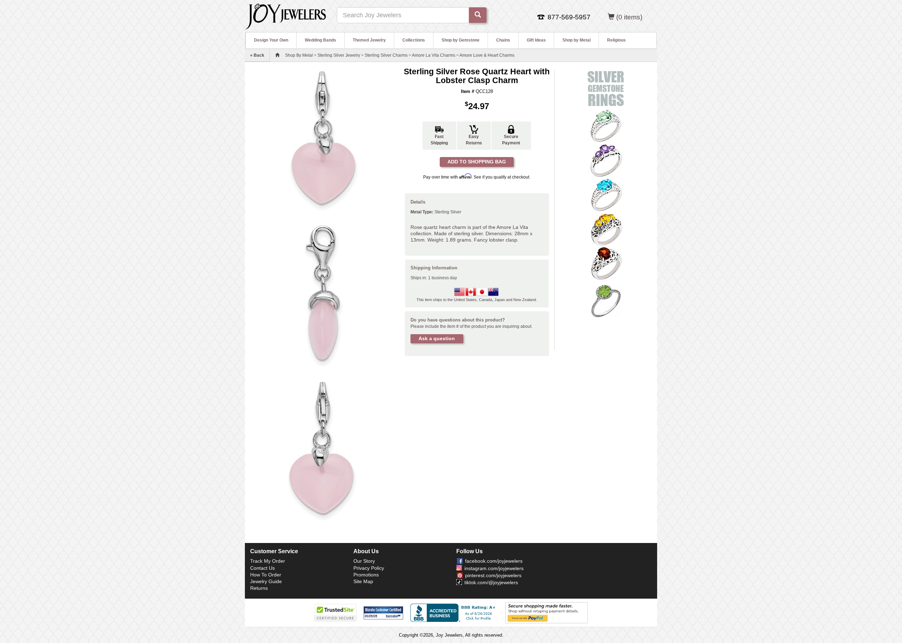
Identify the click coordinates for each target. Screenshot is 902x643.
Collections (413, 40)
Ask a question (437, 338)
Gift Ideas (536, 40)
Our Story (364, 561)
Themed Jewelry (369, 40)
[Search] (478, 15)
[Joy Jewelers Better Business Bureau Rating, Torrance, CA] (454, 613)
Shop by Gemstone (460, 40)
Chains (503, 40)
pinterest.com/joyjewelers (493, 575)
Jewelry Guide (266, 581)
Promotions (366, 575)
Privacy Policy (368, 568)
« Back (257, 55)
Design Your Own (271, 40)
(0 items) (629, 17)
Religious (616, 40)
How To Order (265, 575)
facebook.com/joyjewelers (494, 561)
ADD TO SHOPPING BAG (476, 161)
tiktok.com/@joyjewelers (491, 582)
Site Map (363, 581)
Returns (259, 588)
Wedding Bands (320, 40)
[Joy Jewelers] (285, 15)
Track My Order (267, 561)
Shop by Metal (576, 40)
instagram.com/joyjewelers (494, 568)
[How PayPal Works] (546, 612)
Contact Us (262, 568)
